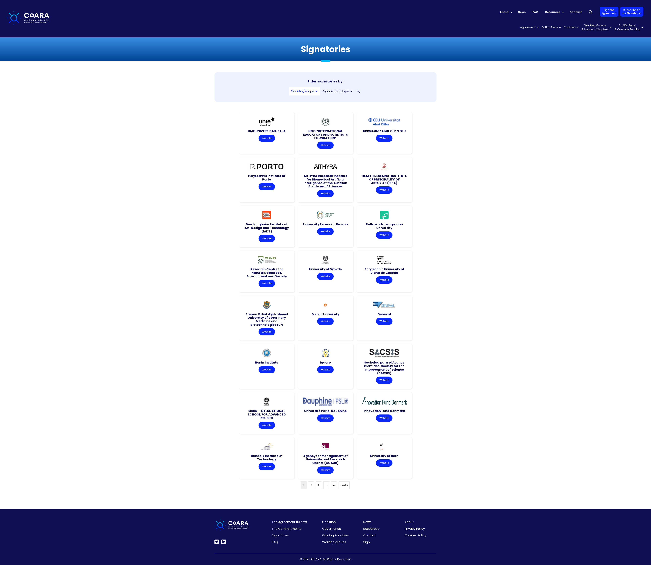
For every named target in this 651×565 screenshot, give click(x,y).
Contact (575, 12)
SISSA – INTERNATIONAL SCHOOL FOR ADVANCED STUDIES (267, 414)
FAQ (535, 12)
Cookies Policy (415, 535)
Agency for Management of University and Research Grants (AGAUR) (325, 459)
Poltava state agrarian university (384, 226)
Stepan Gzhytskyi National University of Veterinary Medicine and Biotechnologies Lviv (266, 319)
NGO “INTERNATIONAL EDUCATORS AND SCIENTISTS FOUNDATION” (325, 134)
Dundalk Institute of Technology (267, 458)
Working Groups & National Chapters (595, 27)
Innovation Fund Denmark (384, 411)
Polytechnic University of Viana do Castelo (384, 271)
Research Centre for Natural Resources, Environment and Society (267, 272)
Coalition (570, 27)
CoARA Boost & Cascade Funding (627, 27)
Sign (366, 542)
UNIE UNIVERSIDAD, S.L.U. (267, 131)
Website (267, 138)
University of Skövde (325, 269)
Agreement (528, 27)
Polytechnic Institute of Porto (266, 178)
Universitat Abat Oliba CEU (384, 131)
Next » (344, 485)
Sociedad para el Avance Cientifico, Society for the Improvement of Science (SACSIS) (384, 367)
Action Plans (549, 27)
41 (334, 485)
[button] (511, 12)
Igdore (325, 362)
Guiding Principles (335, 535)
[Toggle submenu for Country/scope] (316, 91)
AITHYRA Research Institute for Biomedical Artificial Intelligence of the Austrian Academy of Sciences (325, 181)
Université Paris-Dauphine (325, 411)
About (504, 12)
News (522, 12)
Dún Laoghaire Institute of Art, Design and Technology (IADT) (267, 227)
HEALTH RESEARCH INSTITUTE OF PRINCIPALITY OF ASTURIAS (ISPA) (384, 179)
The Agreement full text (289, 522)
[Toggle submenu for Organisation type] (351, 91)
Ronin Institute (266, 362)
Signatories (280, 535)
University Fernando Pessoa (325, 224)
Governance (331, 529)
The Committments (286, 529)
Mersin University (325, 314)
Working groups (334, 542)
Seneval (384, 314)
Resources (552, 12)
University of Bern (384, 456)
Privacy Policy (415, 529)
